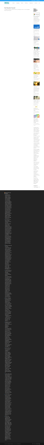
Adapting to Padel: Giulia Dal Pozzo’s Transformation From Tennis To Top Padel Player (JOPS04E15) (37, 139)
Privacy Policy (38, 0)
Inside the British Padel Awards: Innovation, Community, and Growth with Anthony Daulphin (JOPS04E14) (36, 174)
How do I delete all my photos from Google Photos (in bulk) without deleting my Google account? (37, 18)
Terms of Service (33, 0)
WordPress (19, 443)
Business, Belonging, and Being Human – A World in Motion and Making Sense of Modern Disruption (37, 151)
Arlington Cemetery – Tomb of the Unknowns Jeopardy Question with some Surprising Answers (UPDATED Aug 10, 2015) (36, 89)
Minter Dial (38, 78)
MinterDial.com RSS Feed (7, 193)
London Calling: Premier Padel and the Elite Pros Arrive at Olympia (8, 374)
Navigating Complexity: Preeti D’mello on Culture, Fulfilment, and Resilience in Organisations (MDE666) (36, 157)
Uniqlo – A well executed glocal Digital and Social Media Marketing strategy (36, 120)
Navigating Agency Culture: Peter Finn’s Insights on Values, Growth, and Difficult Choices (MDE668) (36, 129)
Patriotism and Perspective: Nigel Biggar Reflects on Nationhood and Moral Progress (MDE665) (8, 418)
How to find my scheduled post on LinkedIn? (36, 41)
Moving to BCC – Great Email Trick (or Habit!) (36, 109)
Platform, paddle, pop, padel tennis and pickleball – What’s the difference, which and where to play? (37, 52)
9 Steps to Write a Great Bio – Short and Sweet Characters (37, 100)
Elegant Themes (10, 443)
